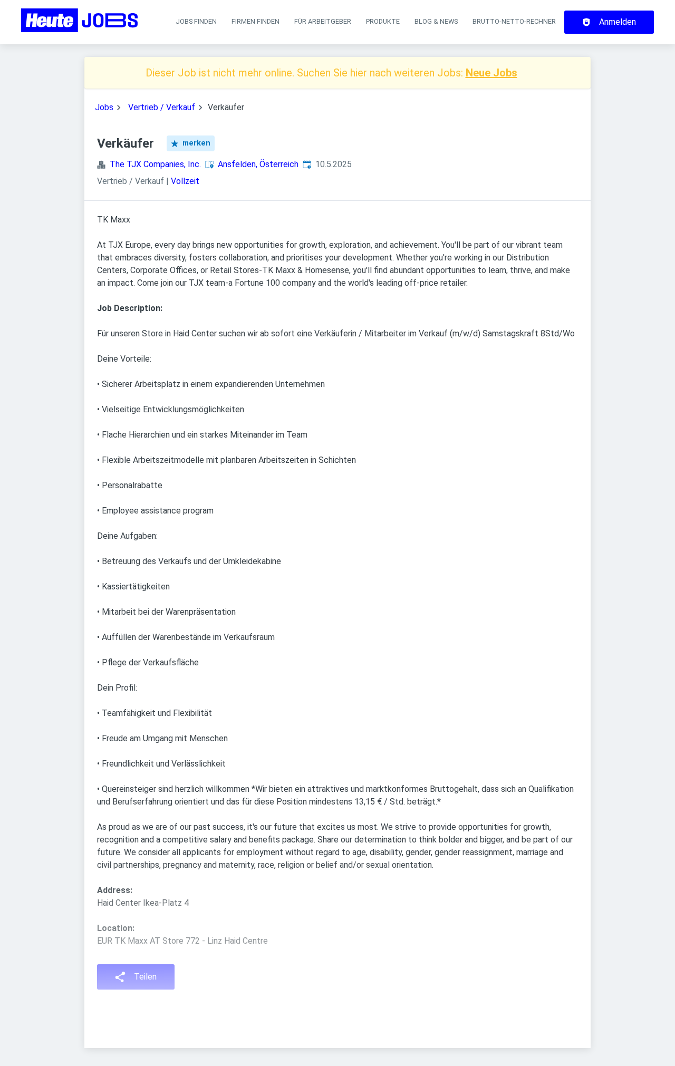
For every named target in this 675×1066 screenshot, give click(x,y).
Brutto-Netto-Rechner (514, 21)
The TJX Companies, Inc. (155, 164)
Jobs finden (196, 21)
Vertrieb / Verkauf (161, 107)
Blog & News (436, 21)
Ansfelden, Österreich (258, 164)
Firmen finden (255, 21)
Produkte (383, 21)
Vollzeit (185, 181)
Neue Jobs (491, 72)
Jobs (104, 107)
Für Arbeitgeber (322, 21)
